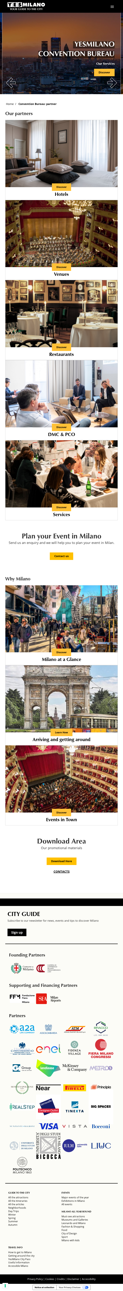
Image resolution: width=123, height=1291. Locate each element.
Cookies (49, 1279)
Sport (65, 1237)
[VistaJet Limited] (74, 1126)
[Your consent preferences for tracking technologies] (5, 1286)
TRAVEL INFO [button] (15, 1247)
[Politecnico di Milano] (22, 1165)
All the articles (16, 1204)
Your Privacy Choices (70, 1287)
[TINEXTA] (74, 1106)
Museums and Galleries (75, 1219)
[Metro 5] (100, 1068)
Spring (12, 1218)
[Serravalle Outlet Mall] (48, 1106)
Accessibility (89, 1279)
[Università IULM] (74, 1145)
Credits (61, 1279)
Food (64, 1230)
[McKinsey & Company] (74, 1068)
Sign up (17, 932)
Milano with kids (71, 1240)
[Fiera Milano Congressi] (100, 1048)
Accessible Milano (18, 1266)
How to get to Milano (20, 1252)
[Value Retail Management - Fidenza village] (74, 1048)
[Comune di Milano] (22, 968)
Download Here (61, 861)
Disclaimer (73, 1279)
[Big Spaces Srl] (100, 1106)
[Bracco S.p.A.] (100, 1029)
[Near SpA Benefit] (48, 1087)
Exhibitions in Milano (73, 1201)
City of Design (69, 1233)
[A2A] (22, 1029)
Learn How (61, 732)
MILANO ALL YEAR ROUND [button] (76, 1212)
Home (10, 104)
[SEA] (48, 998)
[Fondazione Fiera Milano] (22, 998)
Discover (104, 72)
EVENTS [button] (66, 1193)
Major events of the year (75, 1197)
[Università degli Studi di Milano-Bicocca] (48, 1145)
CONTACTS (62, 871)
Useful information (19, 1262)
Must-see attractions (73, 1216)
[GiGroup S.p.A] (22, 1068)
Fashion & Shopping (73, 1226)
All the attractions (18, 1197)
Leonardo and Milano (74, 1223)
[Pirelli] (74, 1087)
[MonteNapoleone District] (22, 1087)
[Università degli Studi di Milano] (22, 1145)
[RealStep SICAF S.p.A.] (22, 1106)
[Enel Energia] (48, 1048)
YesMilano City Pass (19, 1259)
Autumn (12, 1224)
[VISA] (48, 1126)
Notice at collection (44, 1287)
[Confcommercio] (22, 1048)
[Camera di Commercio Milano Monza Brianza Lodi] (48, 968)
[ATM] (74, 1029)
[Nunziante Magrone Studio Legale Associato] (22, 1126)
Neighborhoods (17, 1207)
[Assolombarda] (48, 1029)
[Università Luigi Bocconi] (100, 1126)
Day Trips (13, 1211)
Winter (12, 1214)
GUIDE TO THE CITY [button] (19, 1193)
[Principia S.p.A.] (100, 1087)
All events (67, 1204)
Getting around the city (21, 1255)
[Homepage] (26, 4)
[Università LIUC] (100, 1145)
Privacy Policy (35, 1279)
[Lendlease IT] (48, 1068)
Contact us (61, 556)
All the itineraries (17, 1201)
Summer (13, 1221)
